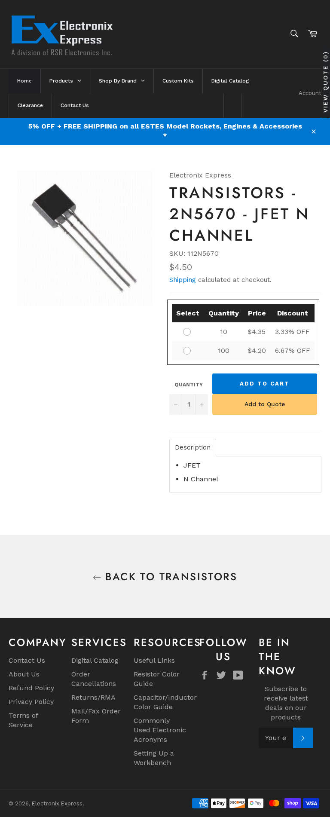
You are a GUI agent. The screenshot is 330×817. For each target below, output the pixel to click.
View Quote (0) (325, 82)
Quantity (188, 385)
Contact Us (27, 660)
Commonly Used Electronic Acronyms (160, 730)
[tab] (192, 447)
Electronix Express (57, 803)
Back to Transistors (169, 576)
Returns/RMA (93, 697)
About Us (24, 674)
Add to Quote (264, 404)
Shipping (182, 280)
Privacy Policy (31, 702)
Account (310, 93)
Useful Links (154, 660)
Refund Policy (31, 688)
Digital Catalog (95, 660)
